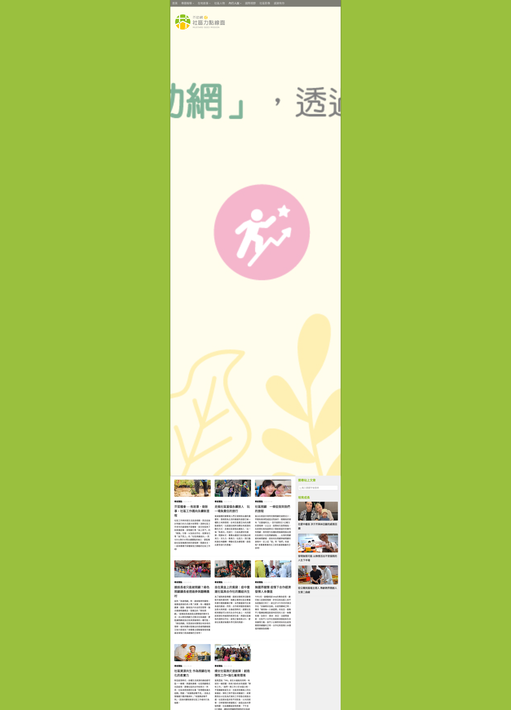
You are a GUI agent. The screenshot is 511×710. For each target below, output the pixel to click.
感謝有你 (279, 3)
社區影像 (264, 3)
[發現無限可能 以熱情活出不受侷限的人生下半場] (318, 543)
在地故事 (203, 3)
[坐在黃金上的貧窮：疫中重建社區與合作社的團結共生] (233, 568)
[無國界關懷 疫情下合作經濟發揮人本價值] (273, 568)
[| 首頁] (199, 22)
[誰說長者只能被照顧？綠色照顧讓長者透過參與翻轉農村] (192, 568)
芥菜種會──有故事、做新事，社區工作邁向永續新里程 (191, 511)
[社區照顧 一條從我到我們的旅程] (273, 488)
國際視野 (250, 3)
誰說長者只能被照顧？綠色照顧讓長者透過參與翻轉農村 (191, 592)
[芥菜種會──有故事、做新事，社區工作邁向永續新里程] (192, 488)
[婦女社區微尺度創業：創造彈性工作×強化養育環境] (233, 652)
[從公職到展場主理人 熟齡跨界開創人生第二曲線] (318, 575)
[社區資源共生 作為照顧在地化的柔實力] (192, 652)
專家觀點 (178, 501)
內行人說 (234, 3)
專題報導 (186, 3)
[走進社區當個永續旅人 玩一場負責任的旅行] (233, 488)
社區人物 (219, 3)
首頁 (175, 3)
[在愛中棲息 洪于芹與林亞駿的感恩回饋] (318, 511)
